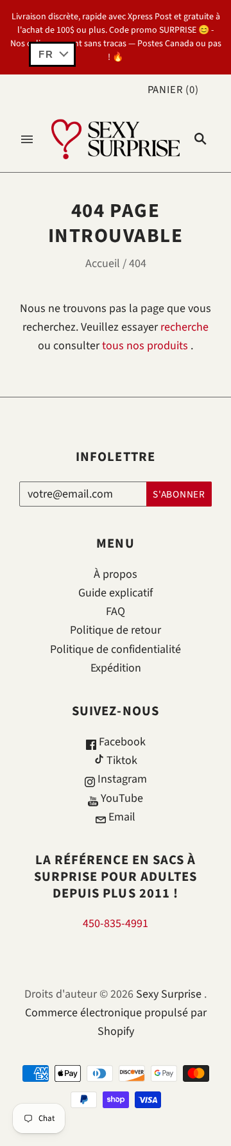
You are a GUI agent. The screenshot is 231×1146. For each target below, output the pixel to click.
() (173, 90)
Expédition (115, 668)
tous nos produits (145, 346)
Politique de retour (115, 630)
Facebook (121, 742)
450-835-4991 (115, 924)
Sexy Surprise (168, 994)
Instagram (121, 779)
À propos (115, 574)
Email (120, 817)
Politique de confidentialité (115, 649)
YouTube (120, 798)
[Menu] (27, 139)
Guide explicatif (115, 593)
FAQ (115, 611)
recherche (184, 327)
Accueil (102, 264)
